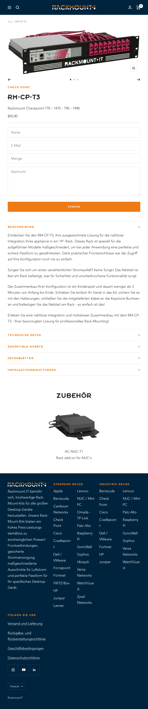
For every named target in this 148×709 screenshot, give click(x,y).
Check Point (19, 87)
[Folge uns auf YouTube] (23, 669)
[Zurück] (9, 79)
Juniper (59, 598)
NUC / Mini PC (85, 501)
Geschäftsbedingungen (26, 648)
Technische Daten (24, 335)
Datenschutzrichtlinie (24, 658)
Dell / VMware (59, 557)
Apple (58, 491)
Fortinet (59, 575)
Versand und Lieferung (25, 623)
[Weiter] (138, 79)
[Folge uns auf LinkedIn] (34, 669)
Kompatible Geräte (25, 346)
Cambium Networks (60, 509)
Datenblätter (21, 358)
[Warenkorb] (138, 7)
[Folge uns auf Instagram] (13, 669)
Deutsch (14, 686)
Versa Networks (84, 572)
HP (55, 590)
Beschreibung (21, 226)
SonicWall (84, 547)
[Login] (130, 7)
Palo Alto (84, 525)
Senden (74, 207)
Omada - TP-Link (84, 515)
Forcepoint (61, 568)
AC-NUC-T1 (74, 451)
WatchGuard (85, 586)
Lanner (58, 605)
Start (10, 22)
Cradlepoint (62, 543)
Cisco (57, 533)
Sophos (83, 554)
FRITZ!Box (61, 583)
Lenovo (82, 491)
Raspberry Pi (84, 536)
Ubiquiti (83, 562)
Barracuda (61, 498)
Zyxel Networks (84, 599)
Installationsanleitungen (32, 369)
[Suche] (17, 7)
